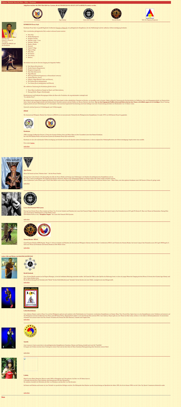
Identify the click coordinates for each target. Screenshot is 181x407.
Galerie (32, 143)
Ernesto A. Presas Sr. (61, 28)
